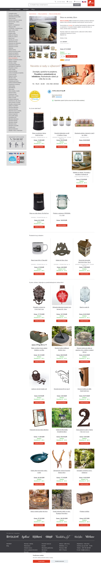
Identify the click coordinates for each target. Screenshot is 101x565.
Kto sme (26, 552)
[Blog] (33, 9)
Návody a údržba (28, 543)
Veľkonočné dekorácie (14, 112)
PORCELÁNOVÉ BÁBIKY (15, 82)
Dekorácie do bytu (13, 41)
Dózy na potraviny (13, 58)
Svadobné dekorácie (14, 99)
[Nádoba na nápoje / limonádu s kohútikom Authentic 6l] (81, 170)
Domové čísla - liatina (14, 22)
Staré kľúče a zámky (13, 96)
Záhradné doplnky (13, 120)
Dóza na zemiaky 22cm (55, 14)
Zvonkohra (11, 23)
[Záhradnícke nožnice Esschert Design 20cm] (62, 469)
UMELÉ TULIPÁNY (13, 106)
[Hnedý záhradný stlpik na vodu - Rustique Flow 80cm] (62, 509)
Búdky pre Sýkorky (13, 35)
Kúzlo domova (32, 14)
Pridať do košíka (71, 56)
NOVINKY (26, 9)
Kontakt (70, 1)
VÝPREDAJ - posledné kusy (15, 28)
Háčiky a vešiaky (13, 61)
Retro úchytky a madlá (14, 91)
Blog (8, 545)
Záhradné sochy (12, 124)
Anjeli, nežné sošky (13, 30)
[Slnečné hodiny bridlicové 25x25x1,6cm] (62, 346)
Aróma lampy (12, 31)
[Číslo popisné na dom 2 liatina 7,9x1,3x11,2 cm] (84, 428)
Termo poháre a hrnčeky (14, 102)
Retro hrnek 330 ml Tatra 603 (39, 260)
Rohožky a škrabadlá (14, 15)
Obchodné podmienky (47, 548)
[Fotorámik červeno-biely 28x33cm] (39, 428)
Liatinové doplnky (13, 71)
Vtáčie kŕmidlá (12, 18)
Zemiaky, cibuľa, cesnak (14, 56)
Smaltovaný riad (12, 94)
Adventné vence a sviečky (15, 110)
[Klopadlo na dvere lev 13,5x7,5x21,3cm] (39, 305)
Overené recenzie (46, 543)
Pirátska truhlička (84, 511)
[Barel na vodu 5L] (84, 305)
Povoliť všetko (41, 561)
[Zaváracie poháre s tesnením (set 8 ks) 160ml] (84, 131)
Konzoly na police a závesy (15, 20)
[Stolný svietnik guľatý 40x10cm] (39, 509)
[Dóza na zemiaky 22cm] (43, 43)
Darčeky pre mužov (13, 40)
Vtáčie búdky (12, 86)
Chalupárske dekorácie (14, 64)
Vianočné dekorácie (13, 107)
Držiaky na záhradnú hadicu (15, 59)
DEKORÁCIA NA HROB (14, 17)
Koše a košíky (12, 69)
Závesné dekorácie (13, 129)
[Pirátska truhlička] (84, 509)
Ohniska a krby (12, 78)
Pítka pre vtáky (12, 26)
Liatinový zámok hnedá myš (39, 389)
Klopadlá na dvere (13, 68)
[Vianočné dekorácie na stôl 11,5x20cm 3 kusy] (62, 131)
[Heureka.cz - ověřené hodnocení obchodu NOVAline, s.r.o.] (12, 163)
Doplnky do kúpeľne (13, 53)
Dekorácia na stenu (13, 45)
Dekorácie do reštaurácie (15, 43)
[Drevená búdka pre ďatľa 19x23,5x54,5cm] (84, 387)
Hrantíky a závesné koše (15, 104)
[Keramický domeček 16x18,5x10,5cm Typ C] (84, 258)
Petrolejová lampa (13, 79)
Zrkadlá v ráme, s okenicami (15, 130)
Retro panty (11, 89)
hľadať (77, 4)
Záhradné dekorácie (13, 119)
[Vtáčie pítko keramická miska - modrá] (39, 469)
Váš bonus (78, 1)
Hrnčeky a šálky (12, 63)
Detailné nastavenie (59, 561)
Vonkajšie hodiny (13, 13)
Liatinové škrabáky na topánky (16, 73)
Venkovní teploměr (13, 114)
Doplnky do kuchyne (14, 54)
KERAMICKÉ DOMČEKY (15, 66)
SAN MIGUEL (12, 87)
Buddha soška (12, 33)
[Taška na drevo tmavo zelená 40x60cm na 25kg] (39, 346)
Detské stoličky (12, 50)
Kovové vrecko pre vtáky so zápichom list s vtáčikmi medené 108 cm (84, 350)
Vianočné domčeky (13, 109)
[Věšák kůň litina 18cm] (62, 258)
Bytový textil (11, 38)
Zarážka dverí (12, 127)
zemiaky (70, 25)
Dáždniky (11, 48)
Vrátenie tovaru (28, 548)
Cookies (44, 552)
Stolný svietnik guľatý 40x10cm (39, 511)
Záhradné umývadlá (13, 125)
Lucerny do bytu (12, 74)
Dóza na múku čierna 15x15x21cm (39, 213)
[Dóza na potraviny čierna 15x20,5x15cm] (39, 131)
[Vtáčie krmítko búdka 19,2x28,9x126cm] (62, 428)
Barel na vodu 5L (84, 307)
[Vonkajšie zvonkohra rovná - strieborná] (84, 469)
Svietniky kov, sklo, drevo (15, 101)
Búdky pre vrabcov (13, 36)
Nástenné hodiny (13, 76)
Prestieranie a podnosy (14, 84)
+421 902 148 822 (61, 1)
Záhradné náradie (13, 122)
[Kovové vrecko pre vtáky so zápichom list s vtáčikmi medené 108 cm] (84, 346)
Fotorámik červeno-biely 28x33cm (39, 430)
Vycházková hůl (12, 117)
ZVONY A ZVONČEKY (14, 25)
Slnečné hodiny (12, 92)
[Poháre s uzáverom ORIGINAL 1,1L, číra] (62, 211)
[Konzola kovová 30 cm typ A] (62, 387)
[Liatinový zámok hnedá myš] (39, 387)
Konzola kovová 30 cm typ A (62, 389)
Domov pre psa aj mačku (15, 51)
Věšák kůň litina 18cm (62, 260)
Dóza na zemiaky (64, 20)
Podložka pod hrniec (14, 81)
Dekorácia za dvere (13, 46)
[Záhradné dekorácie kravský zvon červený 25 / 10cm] (62, 305)
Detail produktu (39, 146)
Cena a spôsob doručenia (31, 550)
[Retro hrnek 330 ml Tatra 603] (39, 258)
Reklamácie (27, 545)
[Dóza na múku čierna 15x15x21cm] (39, 211)
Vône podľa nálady (13, 115)
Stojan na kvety (12, 97)
